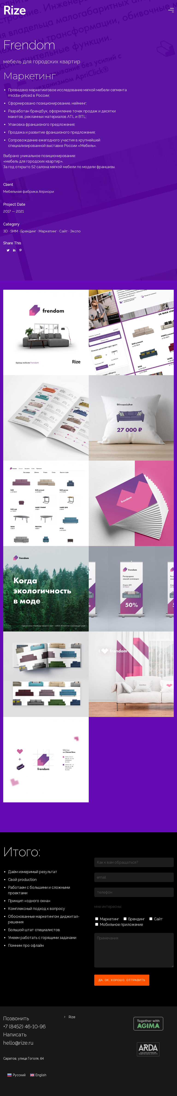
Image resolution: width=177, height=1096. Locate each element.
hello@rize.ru (18, 1043)
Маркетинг (48, 231)
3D (5, 231)
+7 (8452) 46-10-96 (24, 1026)
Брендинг (28, 231)
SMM (14, 231)
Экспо (75, 231)
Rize (72, 1017)
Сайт (63, 231)
